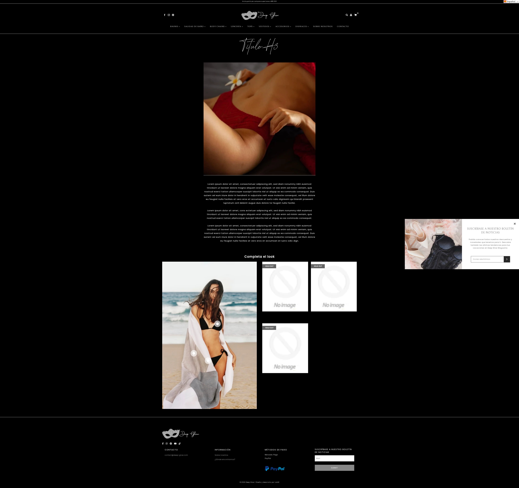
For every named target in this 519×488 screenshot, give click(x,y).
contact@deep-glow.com (176, 455)
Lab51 (277, 482)
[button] (511, 1)
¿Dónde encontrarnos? (225, 459)
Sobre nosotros (221, 455)
